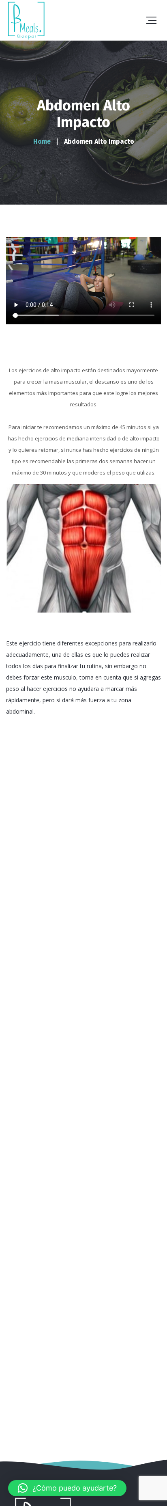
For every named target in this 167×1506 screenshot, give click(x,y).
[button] (67, 1488)
